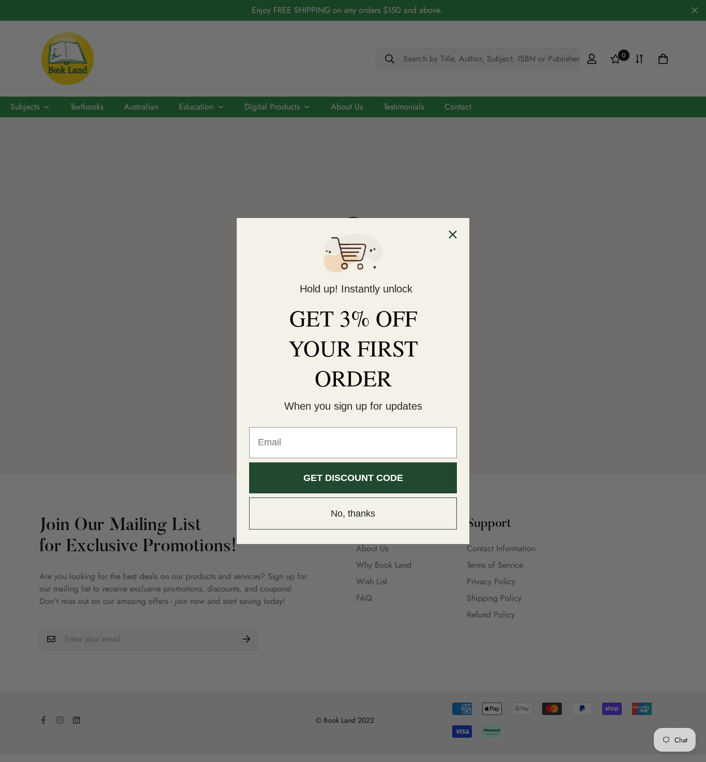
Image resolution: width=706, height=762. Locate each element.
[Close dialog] (452, 234)
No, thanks (353, 513)
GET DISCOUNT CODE (353, 478)
